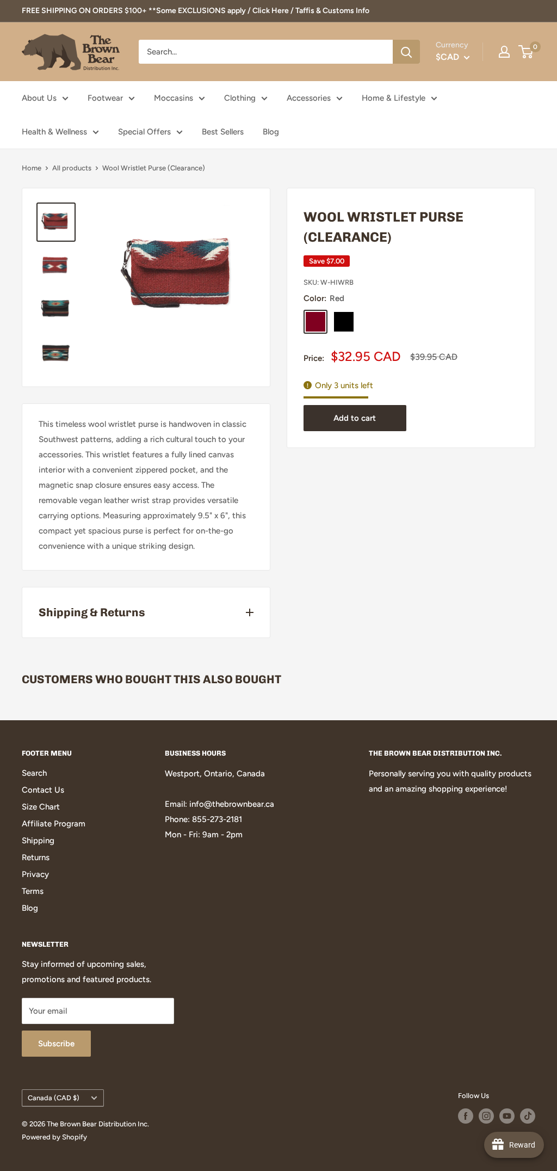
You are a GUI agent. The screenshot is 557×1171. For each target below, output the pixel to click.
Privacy (35, 874)
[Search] (406, 52)
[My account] (504, 52)
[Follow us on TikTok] (527, 1116)
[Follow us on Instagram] (486, 1116)
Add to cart (354, 418)
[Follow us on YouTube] (507, 1116)
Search (34, 773)
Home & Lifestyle (393, 98)
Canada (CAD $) (53, 1098)
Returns (35, 857)
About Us (39, 98)
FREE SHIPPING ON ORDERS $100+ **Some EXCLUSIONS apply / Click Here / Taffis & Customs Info (195, 10)
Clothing (240, 98)
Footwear (105, 98)
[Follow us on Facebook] (465, 1116)
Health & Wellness (54, 132)
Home (31, 168)
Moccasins (173, 98)
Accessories (309, 98)
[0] (526, 51)
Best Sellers (223, 132)
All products (71, 168)
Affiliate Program (53, 824)
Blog (271, 132)
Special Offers (144, 132)
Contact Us (43, 790)
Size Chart (41, 807)
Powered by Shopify (54, 1137)
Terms (33, 891)
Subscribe (56, 1044)
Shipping (38, 840)
